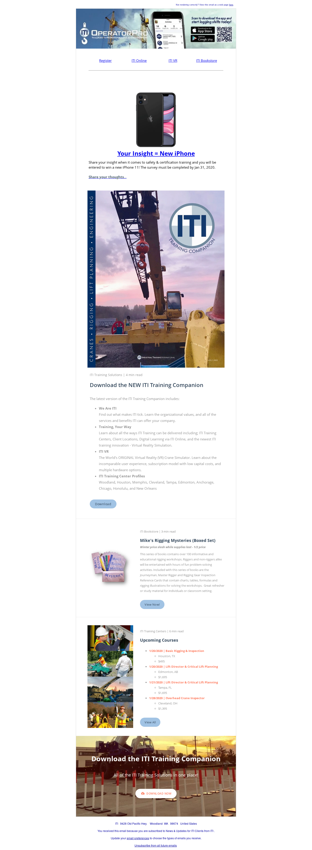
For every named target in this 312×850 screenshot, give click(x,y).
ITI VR (173, 60)
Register (105, 60)
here (231, 5)
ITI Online (139, 60)
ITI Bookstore (206, 60)
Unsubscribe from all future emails (156, 845)
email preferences (138, 838)
